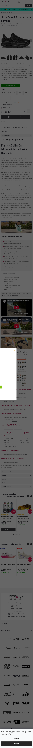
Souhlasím (16, 743)
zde (10, 734)
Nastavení (16, 738)
